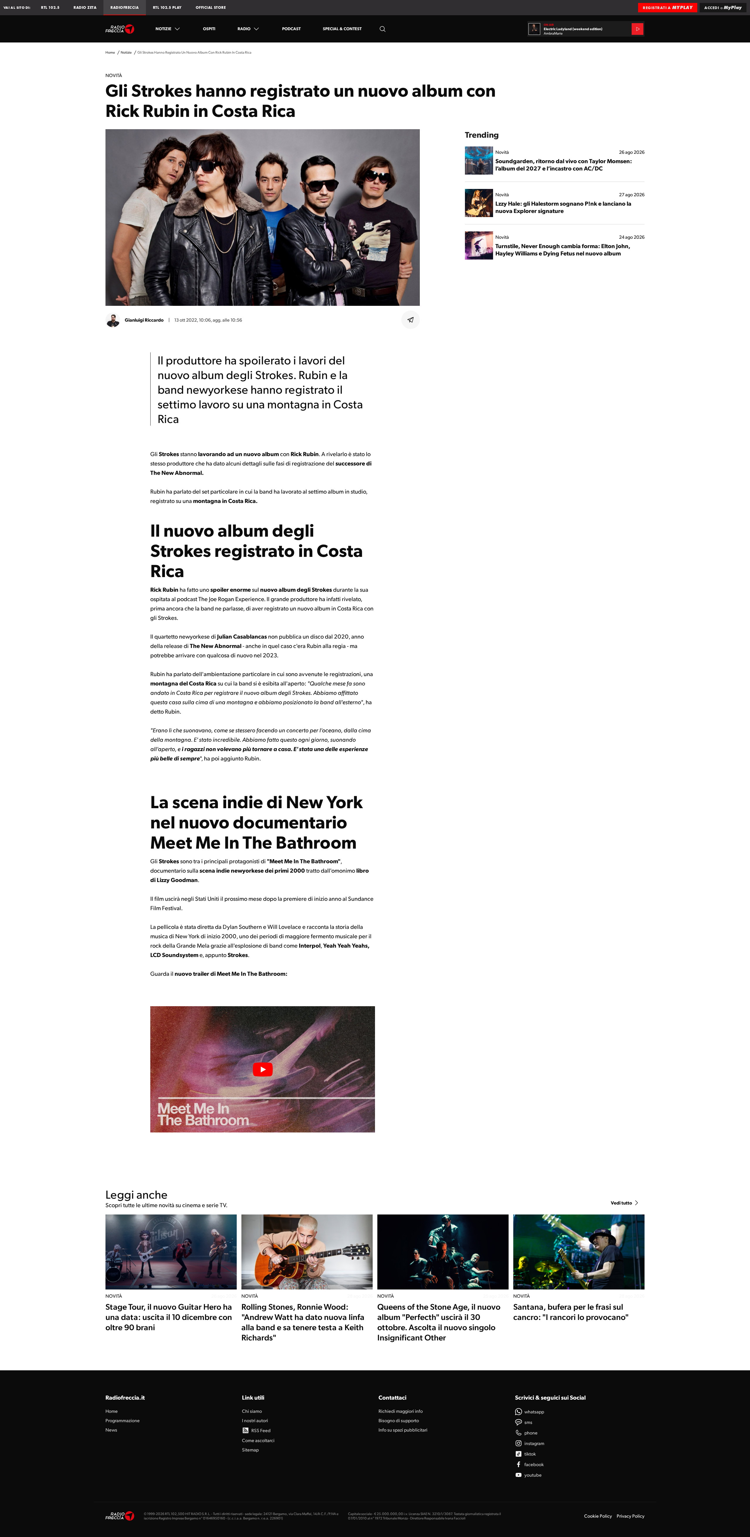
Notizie (163, 28)
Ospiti (209, 28)
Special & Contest (342, 28)
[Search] (382, 29)
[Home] (119, 29)
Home (110, 52)
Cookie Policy (598, 1516)
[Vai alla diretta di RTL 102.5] (637, 29)
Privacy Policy (631, 1516)
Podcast (291, 28)
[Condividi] (411, 320)
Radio (244, 28)
